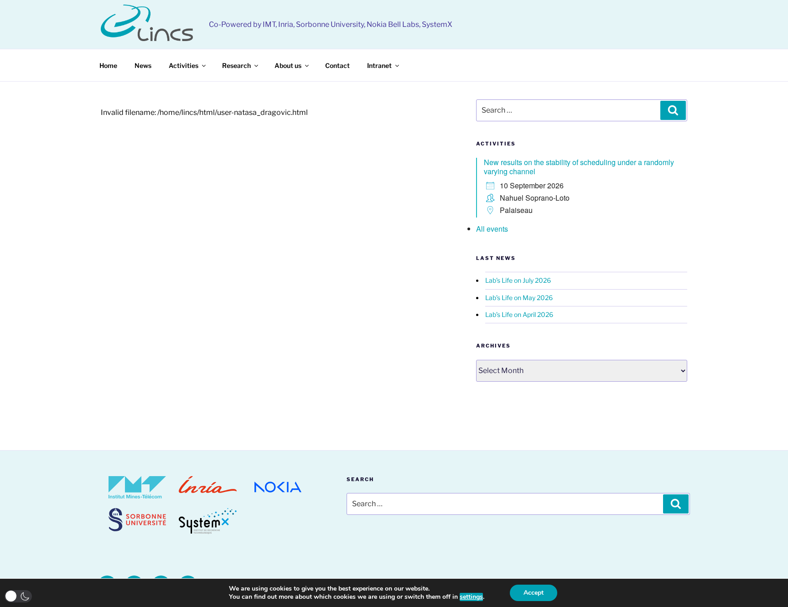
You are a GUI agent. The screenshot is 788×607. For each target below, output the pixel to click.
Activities (183, 65)
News (143, 65)
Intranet (379, 65)
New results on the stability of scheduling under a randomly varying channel (579, 166)
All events (492, 228)
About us (288, 65)
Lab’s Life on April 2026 (519, 314)
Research (236, 65)
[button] (18, 596)
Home (108, 65)
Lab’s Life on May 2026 (519, 297)
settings (471, 597)
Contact (337, 65)
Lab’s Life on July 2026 (518, 280)
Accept (534, 592)
